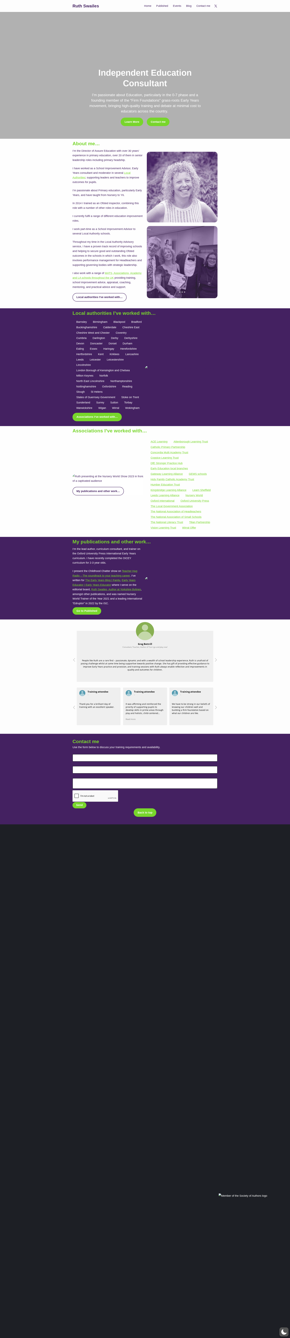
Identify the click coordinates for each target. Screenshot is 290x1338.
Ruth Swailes (85, 6)
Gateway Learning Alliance (167, 473)
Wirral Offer (189, 527)
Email (76, 763)
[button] (215, 661)
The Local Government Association (172, 506)
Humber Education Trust (165, 484)
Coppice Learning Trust (165, 457)
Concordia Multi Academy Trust (169, 452)
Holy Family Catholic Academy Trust (172, 479)
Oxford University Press (194, 500)
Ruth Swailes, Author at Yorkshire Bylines (116, 589)
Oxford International (162, 500)
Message (78, 775)
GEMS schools (198, 473)
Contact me (158, 121)
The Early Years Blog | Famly (102, 580)
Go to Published (86, 610)
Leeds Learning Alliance (165, 495)
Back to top (145, 812)
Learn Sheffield (201, 490)
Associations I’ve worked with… (97, 416)
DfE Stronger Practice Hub (167, 463)
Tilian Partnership (199, 522)
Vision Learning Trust (163, 527)
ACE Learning (159, 441)
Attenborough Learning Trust (191, 441)
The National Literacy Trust (167, 522)
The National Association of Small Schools (176, 516)
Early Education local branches (169, 468)
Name (77, 751)
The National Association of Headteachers (176, 511)
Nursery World (194, 495)
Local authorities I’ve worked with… (99, 297)
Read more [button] (130, 719)
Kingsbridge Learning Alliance (168, 490)
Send (79, 805)
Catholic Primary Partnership (168, 447)
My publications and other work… (98, 491)
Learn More (132, 121)
